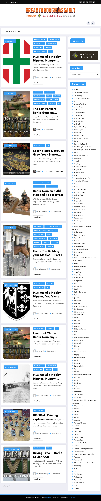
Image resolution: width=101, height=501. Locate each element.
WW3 (76, 485)
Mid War (48, 48)
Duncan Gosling (42, 77)
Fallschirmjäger (79, 232)
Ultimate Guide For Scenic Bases (85, 463)
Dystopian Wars (79, 209)
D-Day (76, 187)
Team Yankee (78, 440)
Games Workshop (39, 238)
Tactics (76, 428)
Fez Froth (77, 238)
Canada (76, 161)
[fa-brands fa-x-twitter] (84, 2)
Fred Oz (40, 351)
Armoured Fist (79, 118)
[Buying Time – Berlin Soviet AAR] (16, 463)
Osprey (76, 355)
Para (75, 369)
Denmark (77, 198)
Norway (76, 346)
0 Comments (56, 433)
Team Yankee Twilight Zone (83, 443)
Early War (77, 212)
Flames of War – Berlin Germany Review (44, 335)
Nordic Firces (78, 340)
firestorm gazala (79, 243)
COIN (76, 175)
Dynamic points (79, 206)
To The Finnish (79, 451)
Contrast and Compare (53, 226)
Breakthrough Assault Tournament (85, 149)
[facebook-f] (80, 2)
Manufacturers (53, 100)
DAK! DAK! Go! (79, 192)
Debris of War (79, 195)
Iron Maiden (78, 286)
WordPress (48, 498)
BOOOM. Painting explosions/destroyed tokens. (48, 417)
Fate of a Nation (79, 235)
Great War (77, 272)
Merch (76, 317)
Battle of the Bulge (80, 127)
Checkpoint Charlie (80, 167)
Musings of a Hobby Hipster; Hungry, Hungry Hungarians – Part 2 (48, 58)
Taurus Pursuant (79, 437)
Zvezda (76, 488)
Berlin (76, 141)
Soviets (76, 411)
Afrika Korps (78, 107)
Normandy (77, 343)
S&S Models (78, 394)
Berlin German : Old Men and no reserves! (48, 193)
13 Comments (56, 212)
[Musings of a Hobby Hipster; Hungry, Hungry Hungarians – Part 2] (16, 61)
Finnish (76, 241)
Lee (38, 129)
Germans (57, 96)
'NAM (76, 90)
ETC (75, 224)
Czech (76, 184)
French (76, 255)
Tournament (78, 460)
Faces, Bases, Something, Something (45, 230)
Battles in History (40, 40)
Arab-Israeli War (79, 113)
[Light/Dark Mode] (93, 23)
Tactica (76, 426)
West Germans (79, 483)
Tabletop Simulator (80, 423)
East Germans (78, 215)
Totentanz (77, 457)
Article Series (78, 121)
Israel (76, 289)
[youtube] (94, 2)
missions (77, 323)
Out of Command (80, 357)
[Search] (88, 23)
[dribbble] (87, 2)
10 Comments (57, 313)
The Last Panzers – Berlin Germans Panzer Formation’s (46, 110)
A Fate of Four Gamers (82, 98)
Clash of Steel (79, 172)
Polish (76, 380)
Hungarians (38, 48)
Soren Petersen (42, 433)
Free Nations (78, 252)
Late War (37, 242)
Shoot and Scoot (80, 406)
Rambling (50, 246)
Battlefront (49, 92)
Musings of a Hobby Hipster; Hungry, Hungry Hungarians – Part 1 (48, 376)
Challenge (77, 164)
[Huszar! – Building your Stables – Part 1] (16, 250)
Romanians (77, 391)
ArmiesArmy (78, 115)
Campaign (77, 158)
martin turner (42, 269)
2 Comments (48, 130)
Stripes (76, 417)
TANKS (76, 434)
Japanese (77, 298)
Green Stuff (78, 275)
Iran (75, 283)
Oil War (77, 349)
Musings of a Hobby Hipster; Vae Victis (47, 294)
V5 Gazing (78, 474)
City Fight (77, 169)
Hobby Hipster (51, 44)
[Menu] (7, 23)
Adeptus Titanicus (80, 104)
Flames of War (38, 44)
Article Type (38, 92)
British (76, 152)
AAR (75, 101)
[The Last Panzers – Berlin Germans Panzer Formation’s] (16, 113)
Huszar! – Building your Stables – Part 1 (47, 253)
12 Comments (51, 351)
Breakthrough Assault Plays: (83, 147)
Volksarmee (78, 477)
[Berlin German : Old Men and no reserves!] (16, 200)
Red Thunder (78, 386)
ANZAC (77, 110)
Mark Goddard (42, 212)
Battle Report (78, 130)
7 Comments (55, 474)
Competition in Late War (41, 182)
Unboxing (77, 466)
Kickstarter (77, 300)
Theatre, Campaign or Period (84, 448)
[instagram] (90, 2)
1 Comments (56, 77)
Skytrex (76, 409)
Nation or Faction (40, 52)
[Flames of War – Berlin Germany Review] (16, 342)
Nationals (77, 332)
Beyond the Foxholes (81, 144)
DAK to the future (80, 189)
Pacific (76, 360)
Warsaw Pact (78, 480)
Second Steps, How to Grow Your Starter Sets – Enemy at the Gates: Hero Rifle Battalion (48, 152)
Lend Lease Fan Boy (80, 306)
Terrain (76, 446)
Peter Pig (77, 372)
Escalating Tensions (80, 221)
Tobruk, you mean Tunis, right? (84, 454)
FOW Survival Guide (81, 249)
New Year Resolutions (81, 337)
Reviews (52, 104)
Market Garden (79, 315)
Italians (76, 295)
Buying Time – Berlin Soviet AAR (47, 455)
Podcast (77, 377)
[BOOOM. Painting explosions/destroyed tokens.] (16, 424)
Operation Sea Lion (80, 352)
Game (48, 96)
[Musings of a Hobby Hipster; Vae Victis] (16, 301)
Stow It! (76, 414)
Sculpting (77, 397)
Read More (37, 83)
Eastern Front (54, 40)
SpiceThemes (72, 498)
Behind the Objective (81, 138)
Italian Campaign (80, 292)
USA (75, 468)
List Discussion (39, 100)
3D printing (78, 95)
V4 (50, 52)
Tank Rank (77, 431)
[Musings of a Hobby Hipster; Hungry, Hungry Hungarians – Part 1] (16, 383)
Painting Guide (38, 246)
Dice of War (78, 204)
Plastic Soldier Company (82, 374)
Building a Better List (81, 155)
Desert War (78, 201)
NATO (76, 335)
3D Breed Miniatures (81, 93)
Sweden (77, 420)
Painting (55, 242)
